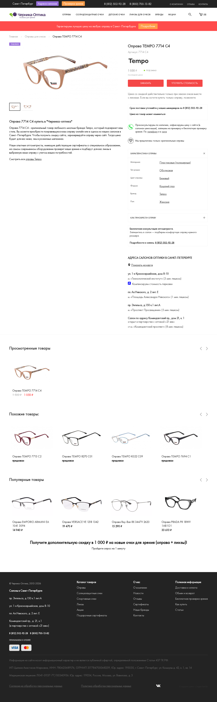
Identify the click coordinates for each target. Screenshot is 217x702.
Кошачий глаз (167, 186)
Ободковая (166, 170)
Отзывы (191, 4)
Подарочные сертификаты (92, 615)
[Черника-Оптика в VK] (158, 687)
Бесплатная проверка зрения (191, 598)
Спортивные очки (86, 598)
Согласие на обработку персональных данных (35, 686)
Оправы (66, 14)
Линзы (80, 604)
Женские (164, 202)
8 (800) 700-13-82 (140, 4)
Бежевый (164, 178)
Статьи (179, 610)
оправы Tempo (34, 159)
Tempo (163, 194)
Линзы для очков (140, 14)
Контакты (203, 4)
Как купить (181, 604)
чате (164, 131)
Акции (172, 14)
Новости (138, 593)
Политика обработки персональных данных (106, 686)
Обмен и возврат (185, 593)
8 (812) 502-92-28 (114, 4)
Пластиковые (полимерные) (175, 162)
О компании (176, 4)
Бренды (159, 14)
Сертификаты (141, 604)
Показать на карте (142, 265)
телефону (152, 131)
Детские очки (116, 14)
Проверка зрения (73, 3)
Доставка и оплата (186, 587)
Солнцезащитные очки (90, 14)
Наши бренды (141, 610)
